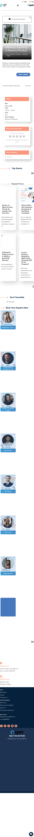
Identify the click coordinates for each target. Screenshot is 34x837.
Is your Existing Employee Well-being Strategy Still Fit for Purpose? (26, 258)
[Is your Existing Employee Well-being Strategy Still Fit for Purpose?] (27, 242)
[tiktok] (8, 726)
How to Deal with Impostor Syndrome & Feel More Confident (26, 209)
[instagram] (5, 726)
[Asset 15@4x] (3, 4)
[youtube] (12, 726)
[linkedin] (16, 726)
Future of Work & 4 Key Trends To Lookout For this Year (7, 209)
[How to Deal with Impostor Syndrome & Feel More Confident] (27, 195)
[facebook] (1, 726)
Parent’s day (28, 85)
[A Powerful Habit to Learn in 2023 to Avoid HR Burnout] (8, 242)
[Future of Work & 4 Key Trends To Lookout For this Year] (8, 195)
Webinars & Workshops (11, 119)
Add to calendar (23, 74)
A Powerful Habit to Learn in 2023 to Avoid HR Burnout (8, 256)
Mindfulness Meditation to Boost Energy (11, 85)
